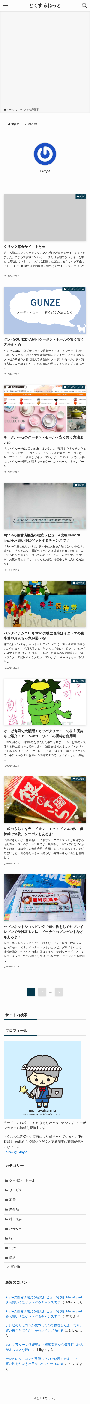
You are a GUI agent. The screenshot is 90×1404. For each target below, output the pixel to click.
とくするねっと (45, 5)
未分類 (14, 1209)
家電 (12, 1200)
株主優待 (15, 1219)
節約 (12, 1257)
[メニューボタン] (5, 5)
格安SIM (15, 1229)
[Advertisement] (45, 60)
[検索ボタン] (84, 5)
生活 (12, 1248)
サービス (15, 1190)
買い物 (15, 1266)
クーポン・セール (22, 1180)
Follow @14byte (15, 1152)
